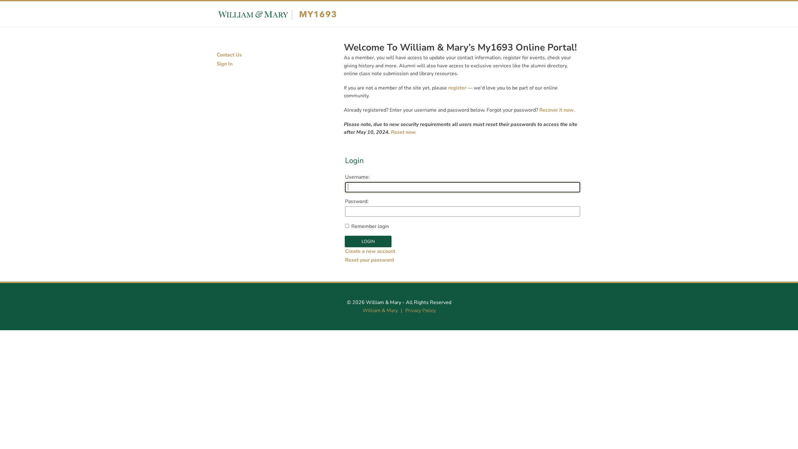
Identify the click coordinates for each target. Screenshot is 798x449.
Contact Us (229, 54)
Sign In (225, 63)
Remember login (370, 226)
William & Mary (383, 302)
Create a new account (370, 251)
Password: (356, 201)
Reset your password (369, 260)
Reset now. (403, 132)
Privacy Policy (420, 310)
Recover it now (556, 110)
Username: (357, 177)
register (457, 87)
